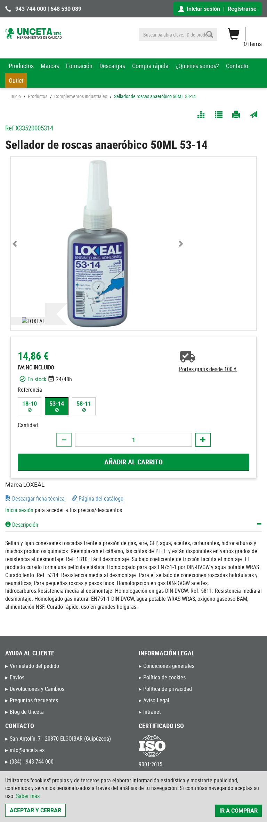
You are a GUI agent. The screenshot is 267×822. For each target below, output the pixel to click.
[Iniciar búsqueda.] (209, 34)
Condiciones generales (168, 666)
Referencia (30, 389)
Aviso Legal (156, 700)
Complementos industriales (80, 96)
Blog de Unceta (27, 712)
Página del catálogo (100, 498)
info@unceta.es (27, 750)
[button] (15, 243)
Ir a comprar (238, 810)
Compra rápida (150, 66)
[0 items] (248, 31)
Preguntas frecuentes (34, 700)
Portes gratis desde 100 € (208, 369)
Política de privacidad (167, 689)
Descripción (24, 524)
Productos (21, 66)
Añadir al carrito (133, 461)
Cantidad (28, 425)
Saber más (28, 796)
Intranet (152, 712)
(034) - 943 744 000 (32, 761)
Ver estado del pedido (34, 666)
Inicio (15, 96)
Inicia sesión (19, 510)
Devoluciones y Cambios (37, 689)
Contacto (237, 66)
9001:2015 (150, 764)
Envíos (17, 677)
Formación (79, 66)
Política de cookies (164, 677)
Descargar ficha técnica (38, 498)
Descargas (112, 66)
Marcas (50, 66)
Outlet (16, 80)
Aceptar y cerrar (35, 810)
